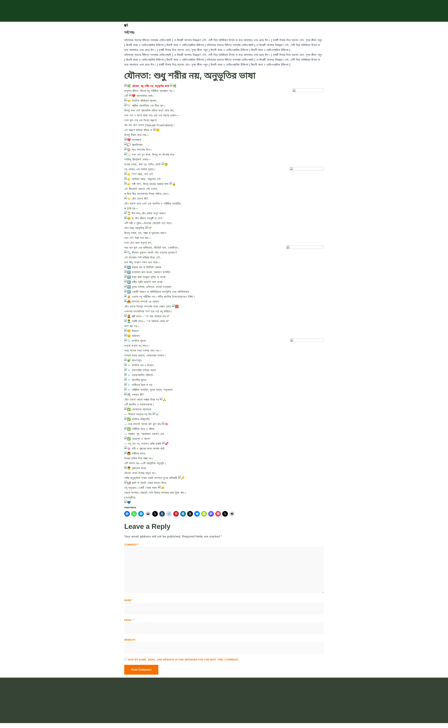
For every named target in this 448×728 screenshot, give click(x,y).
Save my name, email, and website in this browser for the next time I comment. (183, 659)
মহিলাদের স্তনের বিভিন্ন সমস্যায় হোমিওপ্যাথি (148, 40)
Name (128, 600)
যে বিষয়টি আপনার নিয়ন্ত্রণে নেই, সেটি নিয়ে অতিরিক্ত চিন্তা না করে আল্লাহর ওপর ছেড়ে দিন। (222, 40)
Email (129, 620)
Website (129, 639)
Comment (131, 544)
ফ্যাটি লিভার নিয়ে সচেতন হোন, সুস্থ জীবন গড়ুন (297, 40)
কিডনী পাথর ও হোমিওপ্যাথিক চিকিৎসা (145, 45)
